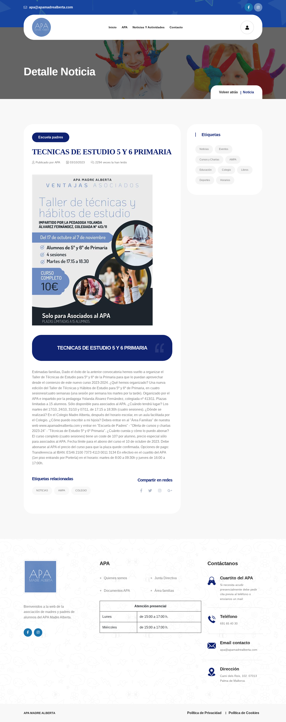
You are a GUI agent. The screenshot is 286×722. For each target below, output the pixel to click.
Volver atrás (228, 92)
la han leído (111, 162)
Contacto (176, 27)
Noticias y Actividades (149, 27)
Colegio (81, 490)
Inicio (113, 27)
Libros (244, 169)
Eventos (223, 149)
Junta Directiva (166, 578)
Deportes (205, 180)
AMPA (61, 490)
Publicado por (48, 162)
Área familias (164, 590)
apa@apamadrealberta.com (51, 7)
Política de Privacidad (204, 713)
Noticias (42, 490)
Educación (206, 169)
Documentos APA (117, 590)
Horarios (225, 180)
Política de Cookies (244, 713)
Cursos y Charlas (209, 159)
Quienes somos (115, 578)
